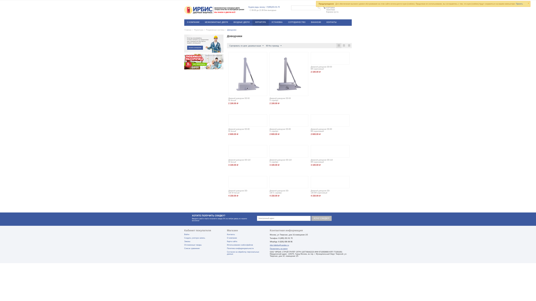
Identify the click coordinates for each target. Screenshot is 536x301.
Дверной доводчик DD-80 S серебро (280, 130)
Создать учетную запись (194, 238)
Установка (277, 22)
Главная (188, 30)
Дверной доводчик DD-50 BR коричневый (321, 68)
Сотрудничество (296, 22)
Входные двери (242, 22)
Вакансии (316, 22)
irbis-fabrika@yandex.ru (279, 245)
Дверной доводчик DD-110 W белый (239, 161)
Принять (519, 4)
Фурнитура (260, 22)
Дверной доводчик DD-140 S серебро (279, 192)
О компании (193, 22)
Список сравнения (192, 248)
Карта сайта (232, 241)
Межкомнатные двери (216, 22)
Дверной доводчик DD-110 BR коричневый (322, 161)
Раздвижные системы (215, 30)
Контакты (331, 22)
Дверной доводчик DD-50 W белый (239, 99)
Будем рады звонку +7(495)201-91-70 (264, 7)
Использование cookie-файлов (240, 245)
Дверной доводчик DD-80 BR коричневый (321, 130)
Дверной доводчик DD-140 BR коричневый (320, 192)
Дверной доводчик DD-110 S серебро (281, 161)
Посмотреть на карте (279, 249)
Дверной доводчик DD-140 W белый (238, 192)
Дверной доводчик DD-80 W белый (239, 130)
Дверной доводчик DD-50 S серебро (280, 99)
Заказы (187, 241)
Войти (186, 234)
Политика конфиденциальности (240, 248)
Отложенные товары (193, 245)
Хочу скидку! (321, 218)
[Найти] (318, 8)
